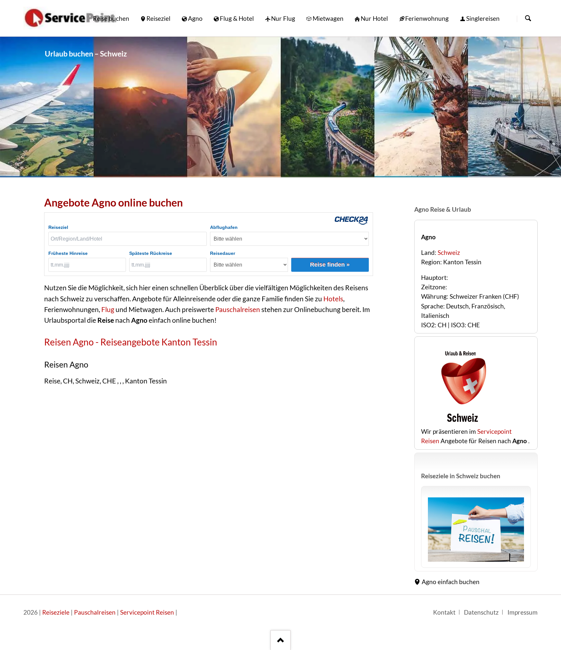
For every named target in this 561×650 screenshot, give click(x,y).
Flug (107, 309)
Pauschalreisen (237, 309)
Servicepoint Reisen (147, 612)
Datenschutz (481, 612)
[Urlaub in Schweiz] (476, 529)
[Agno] (280, 107)
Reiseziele (55, 612)
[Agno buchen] (461, 422)
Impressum (522, 612)
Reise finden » (330, 264)
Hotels (333, 298)
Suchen (527, 18)
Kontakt (444, 612)
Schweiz (449, 252)
